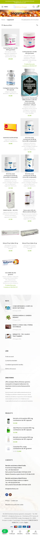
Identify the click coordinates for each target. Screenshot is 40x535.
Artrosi (35, 108)
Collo (24, 215)
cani (32, 144)
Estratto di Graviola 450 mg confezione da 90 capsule (23, 419)
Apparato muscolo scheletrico (29, 214)
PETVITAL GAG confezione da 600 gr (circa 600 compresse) (10, 175)
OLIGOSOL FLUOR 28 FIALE (10, 137)
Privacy (7, 500)
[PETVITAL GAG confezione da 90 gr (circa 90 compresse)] (29, 163)
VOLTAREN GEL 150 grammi (10, 273)
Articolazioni (8, 51)
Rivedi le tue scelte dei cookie (14, 504)
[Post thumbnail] (8, 308)
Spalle (34, 218)
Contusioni (15, 276)
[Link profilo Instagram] (10, 494)
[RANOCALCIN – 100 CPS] (10, 200)
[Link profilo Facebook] (6, 494)
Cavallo (14, 51)
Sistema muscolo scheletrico (10, 283)
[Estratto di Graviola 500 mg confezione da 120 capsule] (8, 439)
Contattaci (26, 57)
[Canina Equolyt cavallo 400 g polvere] (29, 39)
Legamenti (6, 53)
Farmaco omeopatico (10, 215)
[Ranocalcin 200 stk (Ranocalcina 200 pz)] (29, 200)
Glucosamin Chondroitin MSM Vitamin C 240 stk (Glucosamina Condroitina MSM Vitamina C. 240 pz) (29, 101)
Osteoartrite (13, 281)
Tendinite (31, 113)
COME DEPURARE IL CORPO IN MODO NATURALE (22, 307)
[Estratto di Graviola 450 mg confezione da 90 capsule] (8, 421)
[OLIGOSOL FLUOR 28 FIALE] (10, 127)
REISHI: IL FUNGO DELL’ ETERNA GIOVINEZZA (23, 326)
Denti (16, 212)
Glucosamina (26, 111)
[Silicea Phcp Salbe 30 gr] (29, 233)
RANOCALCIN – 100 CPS (10, 210)
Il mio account (9, 356)
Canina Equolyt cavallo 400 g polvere (29, 52)
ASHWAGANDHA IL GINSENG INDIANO (22, 316)
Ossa (16, 93)
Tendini (7, 55)
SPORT (15, 217)
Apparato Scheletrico (8, 212)
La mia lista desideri (11, 360)
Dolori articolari (14, 214)
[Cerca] (34, 7)
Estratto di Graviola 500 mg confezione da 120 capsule (23, 438)
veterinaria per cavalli (10, 56)
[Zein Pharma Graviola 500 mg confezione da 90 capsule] (8, 430)
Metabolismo (13, 53)
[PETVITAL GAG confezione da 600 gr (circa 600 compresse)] (10, 163)
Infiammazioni (11, 280)
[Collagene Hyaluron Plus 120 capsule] (10, 78)
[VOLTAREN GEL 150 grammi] (10, 262)
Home (3, 19)
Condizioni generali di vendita (14, 364)
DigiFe (26, 522)
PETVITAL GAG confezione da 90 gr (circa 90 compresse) (29, 175)
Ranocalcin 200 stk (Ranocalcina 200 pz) (29, 211)
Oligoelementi (13, 141)
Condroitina (33, 110)
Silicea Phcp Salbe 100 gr (10, 243)
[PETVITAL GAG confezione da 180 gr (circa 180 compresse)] (29, 127)
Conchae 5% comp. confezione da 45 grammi (22, 448)
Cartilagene (26, 110)
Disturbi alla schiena (31, 215)
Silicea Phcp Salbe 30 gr (29, 243)
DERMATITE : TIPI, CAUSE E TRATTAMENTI (21, 335)
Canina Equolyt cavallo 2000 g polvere (10, 49)
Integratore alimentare (29, 107)
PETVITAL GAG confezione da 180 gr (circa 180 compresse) (29, 139)
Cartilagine (28, 146)
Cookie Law (14, 500)
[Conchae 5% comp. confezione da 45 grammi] (8, 449)
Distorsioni (6, 278)
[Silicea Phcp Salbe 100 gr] (10, 233)
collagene (7, 92)
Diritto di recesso (10, 369)
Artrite (31, 108)
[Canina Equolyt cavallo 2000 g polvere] (10, 38)
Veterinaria (12, 55)
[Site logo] (20, 6)
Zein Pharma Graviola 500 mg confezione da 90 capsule (23, 429)
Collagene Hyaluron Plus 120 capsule (10, 89)
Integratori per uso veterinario (30, 147)
